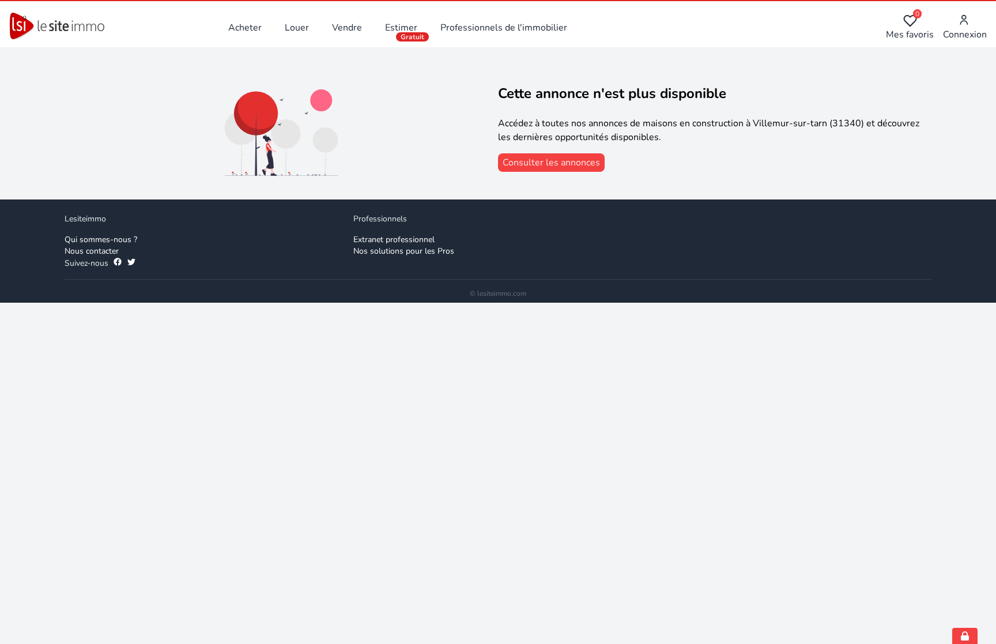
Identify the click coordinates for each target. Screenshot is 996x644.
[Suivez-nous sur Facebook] (117, 263)
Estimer (401, 27)
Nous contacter (92, 251)
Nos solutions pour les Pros (403, 251)
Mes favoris (910, 27)
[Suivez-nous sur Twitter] (131, 263)
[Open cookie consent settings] (965, 636)
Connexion (965, 34)
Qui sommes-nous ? (101, 239)
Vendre (347, 27)
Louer (297, 27)
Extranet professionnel (394, 239)
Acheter (245, 27)
